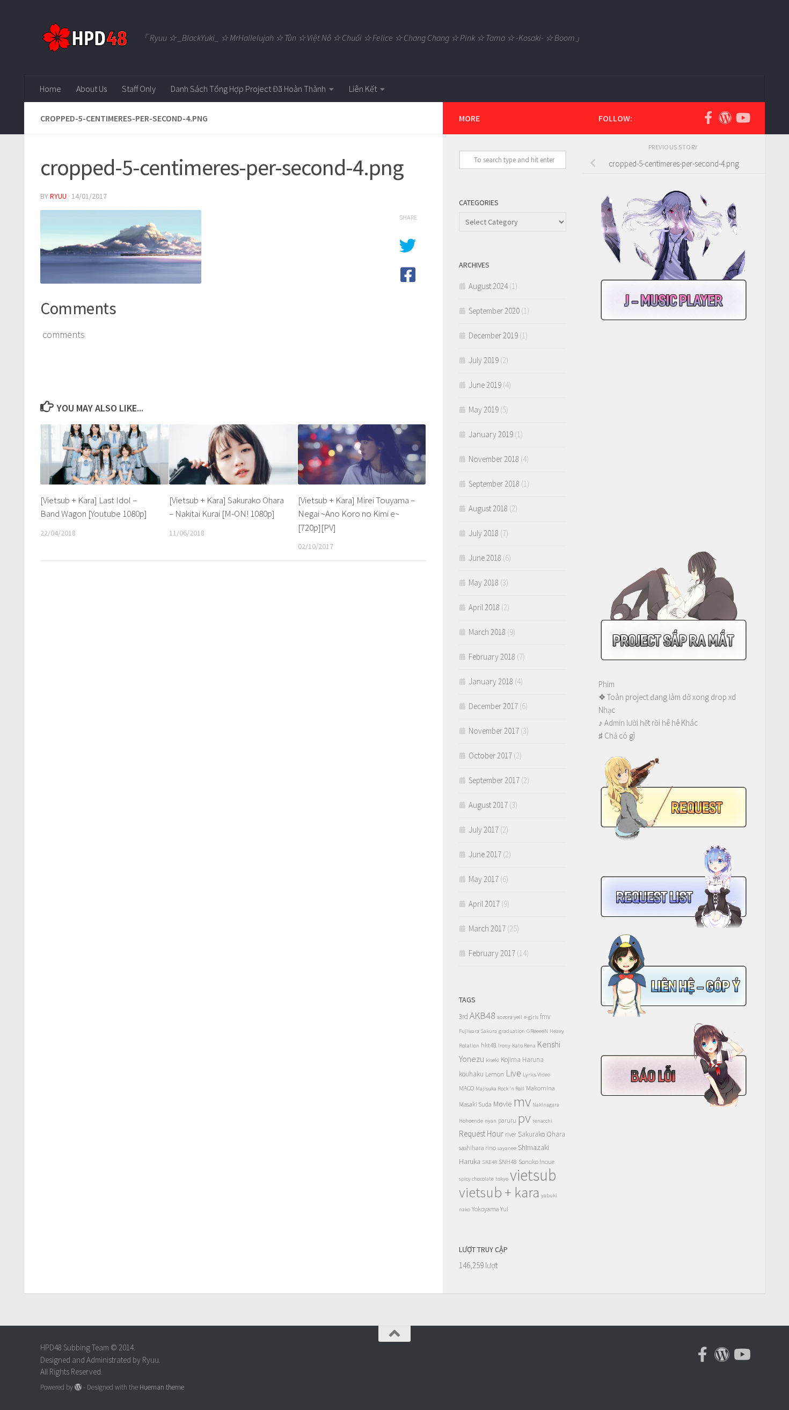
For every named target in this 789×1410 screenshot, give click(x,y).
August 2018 (488, 508)
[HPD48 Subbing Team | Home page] (84, 37)
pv (524, 1117)
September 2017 (494, 780)
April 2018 (484, 607)
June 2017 (485, 854)
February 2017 (492, 953)
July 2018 (484, 533)
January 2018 (491, 681)
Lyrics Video (536, 1074)
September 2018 (494, 484)
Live (513, 1073)
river (510, 1134)
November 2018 (494, 459)
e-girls (531, 1017)
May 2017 (484, 879)
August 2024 (488, 286)
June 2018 (485, 558)
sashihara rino (477, 1148)
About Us (91, 88)
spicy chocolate (476, 1178)
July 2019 (484, 360)
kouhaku (471, 1074)
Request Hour (481, 1134)
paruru (507, 1120)
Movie (502, 1104)
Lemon (494, 1074)
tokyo (501, 1178)
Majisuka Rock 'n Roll (500, 1088)
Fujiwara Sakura (478, 1031)
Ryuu (58, 196)
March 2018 (487, 632)
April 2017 (484, 904)
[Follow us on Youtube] (742, 117)
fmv (545, 1016)
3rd (463, 1016)
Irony (504, 1045)
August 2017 (488, 805)
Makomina (540, 1088)
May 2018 (484, 582)
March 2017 (487, 928)
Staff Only (139, 88)
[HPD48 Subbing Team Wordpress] (725, 117)
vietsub (533, 1175)
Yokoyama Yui (490, 1209)
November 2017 (494, 731)
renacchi (542, 1120)
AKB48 (482, 1015)
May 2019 (484, 409)
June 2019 (485, 385)
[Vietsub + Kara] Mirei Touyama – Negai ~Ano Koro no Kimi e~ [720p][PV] (356, 513)
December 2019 (493, 335)
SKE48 (489, 1162)
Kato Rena (524, 1045)
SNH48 (508, 1162)
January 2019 (491, 434)
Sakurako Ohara (541, 1134)
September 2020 (494, 311)
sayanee (507, 1148)
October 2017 (490, 755)
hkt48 (488, 1045)
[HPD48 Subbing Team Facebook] (708, 117)
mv (522, 1101)
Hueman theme (162, 1387)
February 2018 (492, 657)
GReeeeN (537, 1031)
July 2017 (484, 830)
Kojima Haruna (522, 1059)
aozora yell (509, 1017)
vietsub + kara (499, 1192)
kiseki (492, 1060)
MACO (466, 1088)
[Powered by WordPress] (78, 1387)
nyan (490, 1120)
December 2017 (493, 706)
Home (50, 88)
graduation (512, 1031)
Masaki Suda (475, 1104)
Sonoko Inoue (536, 1162)
